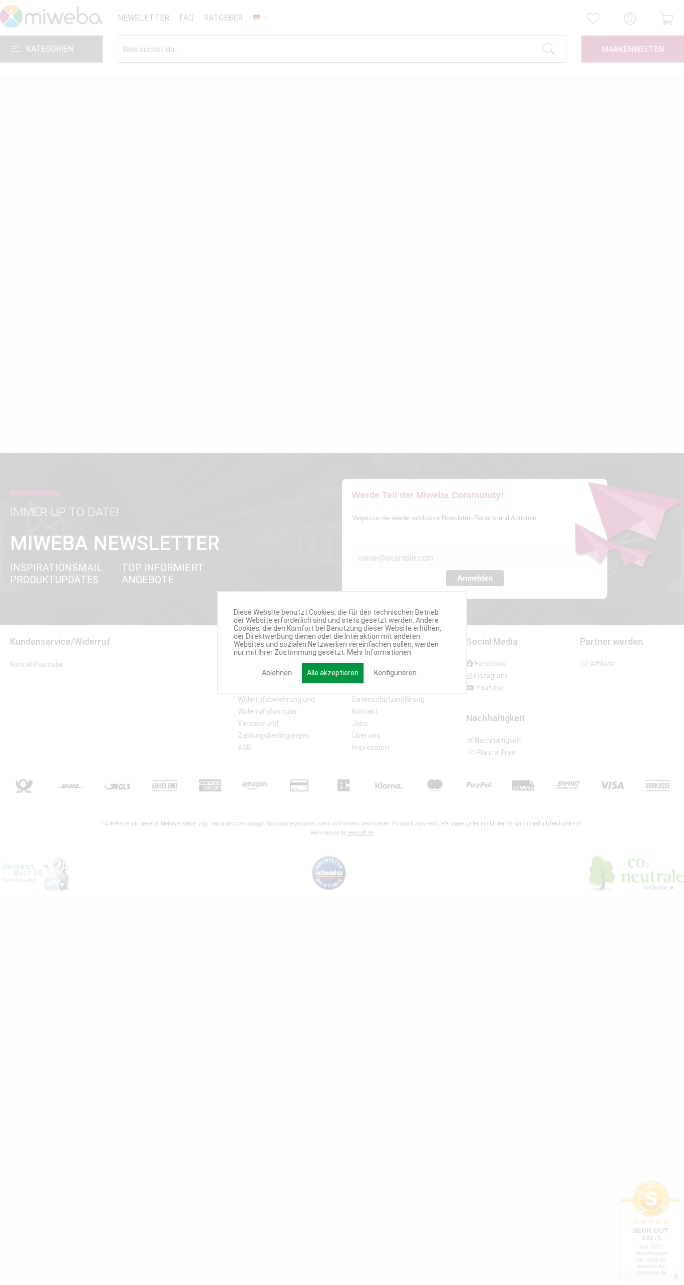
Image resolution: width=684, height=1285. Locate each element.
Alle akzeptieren (333, 673)
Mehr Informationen (379, 652)
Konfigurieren (395, 673)
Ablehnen (277, 673)
